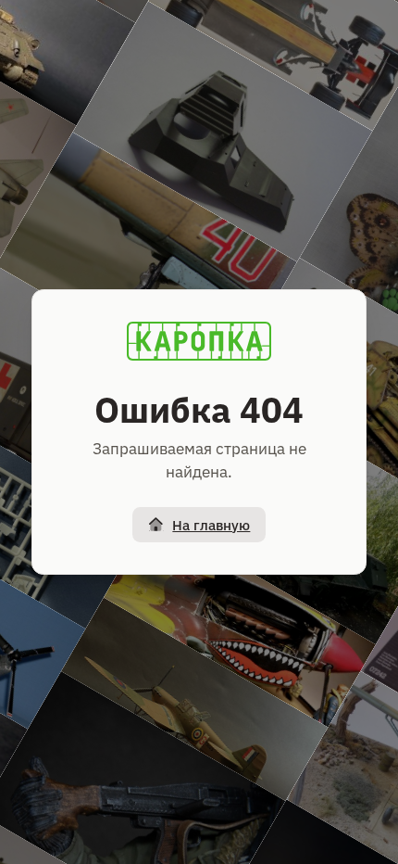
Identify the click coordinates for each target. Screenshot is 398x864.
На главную (211, 525)
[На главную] (199, 341)
